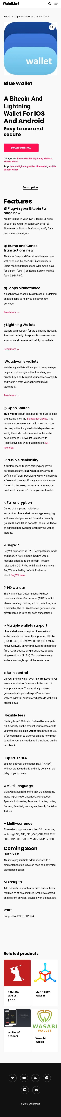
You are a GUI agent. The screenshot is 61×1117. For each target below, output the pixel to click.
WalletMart (11, 3)
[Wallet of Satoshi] (17, 1018)
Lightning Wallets (24, 16)
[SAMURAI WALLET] (17, 973)
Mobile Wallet (11, 161)
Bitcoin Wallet (24, 158)
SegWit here (18, 575)
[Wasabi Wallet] (44, 1021)
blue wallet (41, 166)
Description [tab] (30, 187)
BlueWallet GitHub (37, 418)
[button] (56, 3)
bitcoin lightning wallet (22, 166)
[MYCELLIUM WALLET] (44, 973)
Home (7, 16)
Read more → (11, 312)
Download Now (21, 148)
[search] (50, 3)
